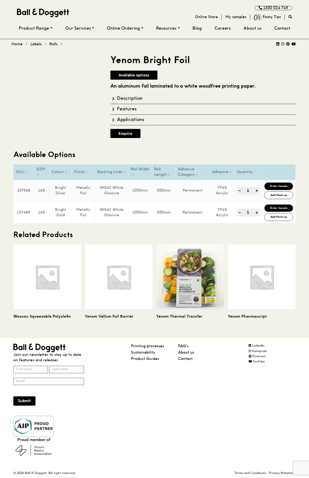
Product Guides (145, 359)
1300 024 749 (275, 8)
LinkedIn (257, 345)
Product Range (34, 28)
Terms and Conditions (250, 473)
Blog (197, 28)
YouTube (258, 361)
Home (17, 44)
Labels (36, 44)
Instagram (259, 351)
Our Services (78, 28)
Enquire (125, 133)
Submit (24, 401)
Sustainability (143, 352)
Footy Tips (272, 17)
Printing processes (147, 346)
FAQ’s (183, 346)
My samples (235, 17)
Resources (166, 28)
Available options (134, 75)
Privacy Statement (282, 473)
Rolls (53, 44)
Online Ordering (123, 28)
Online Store (206, 17)
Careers (222, 28)
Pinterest (258, 356)
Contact (282, 28)
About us (252, 28)
